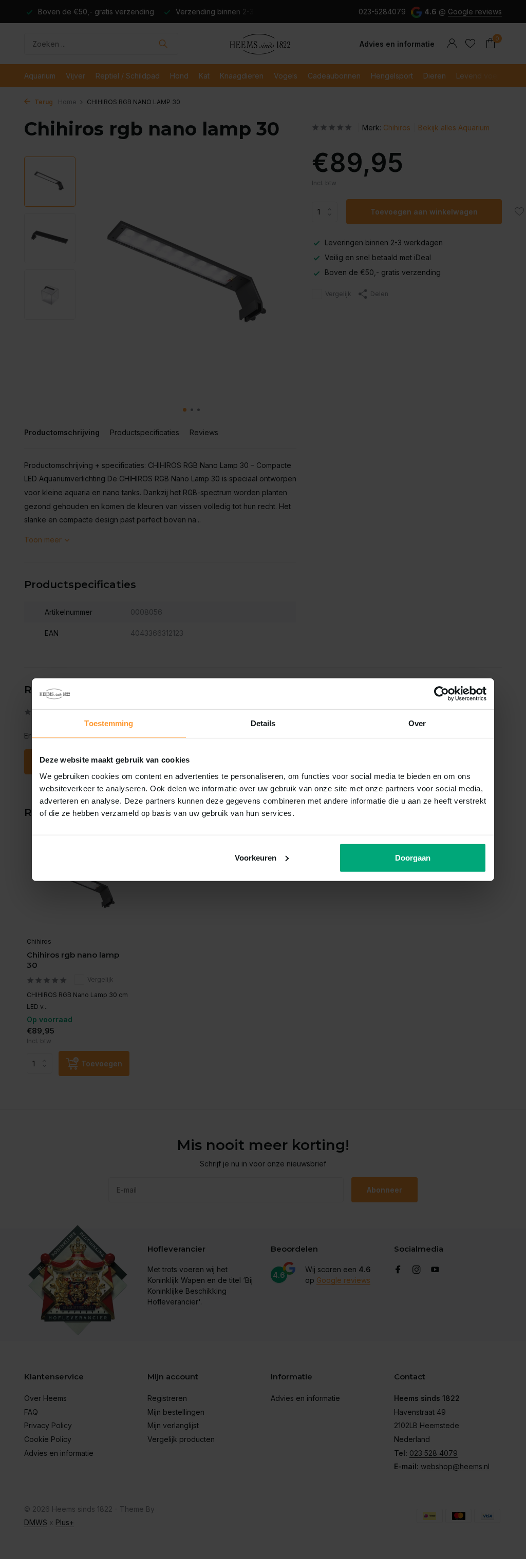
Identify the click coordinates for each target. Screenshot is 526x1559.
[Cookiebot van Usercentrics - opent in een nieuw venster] (441, 693)
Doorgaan (412, 857)
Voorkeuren (255, 857)
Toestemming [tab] (108, 723)
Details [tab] (263, 723)
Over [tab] (417, 723)
